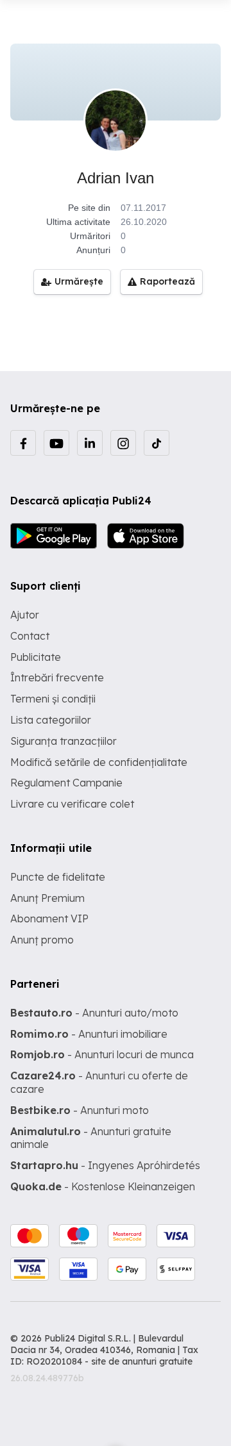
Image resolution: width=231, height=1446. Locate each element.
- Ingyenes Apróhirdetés (105, 1165)
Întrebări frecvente (57, 677)
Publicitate (35, 657)
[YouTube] (56, 443)
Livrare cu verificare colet (72, 803)
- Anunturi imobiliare (88, 1033)
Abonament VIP (49, 918)
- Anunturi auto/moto (94, 1012)
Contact (29, 635)
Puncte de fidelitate (57, 876)
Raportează (167, 281)
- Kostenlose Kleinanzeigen (102, 1186)
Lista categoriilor (50, 719)
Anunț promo (42, 939)
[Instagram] (123, 443)
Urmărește (79, 281)
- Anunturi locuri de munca (102, 1054)
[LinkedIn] (90, 443)
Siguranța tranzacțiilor (63, 741)
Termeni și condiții (53, 698)
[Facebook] (23, 443)
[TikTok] (156, 443)
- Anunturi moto (79, 1110)
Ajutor (24, 614)
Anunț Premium (47, 898)
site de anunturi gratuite (142, 1361)
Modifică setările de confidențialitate (98, 762)
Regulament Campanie (66, 782)
